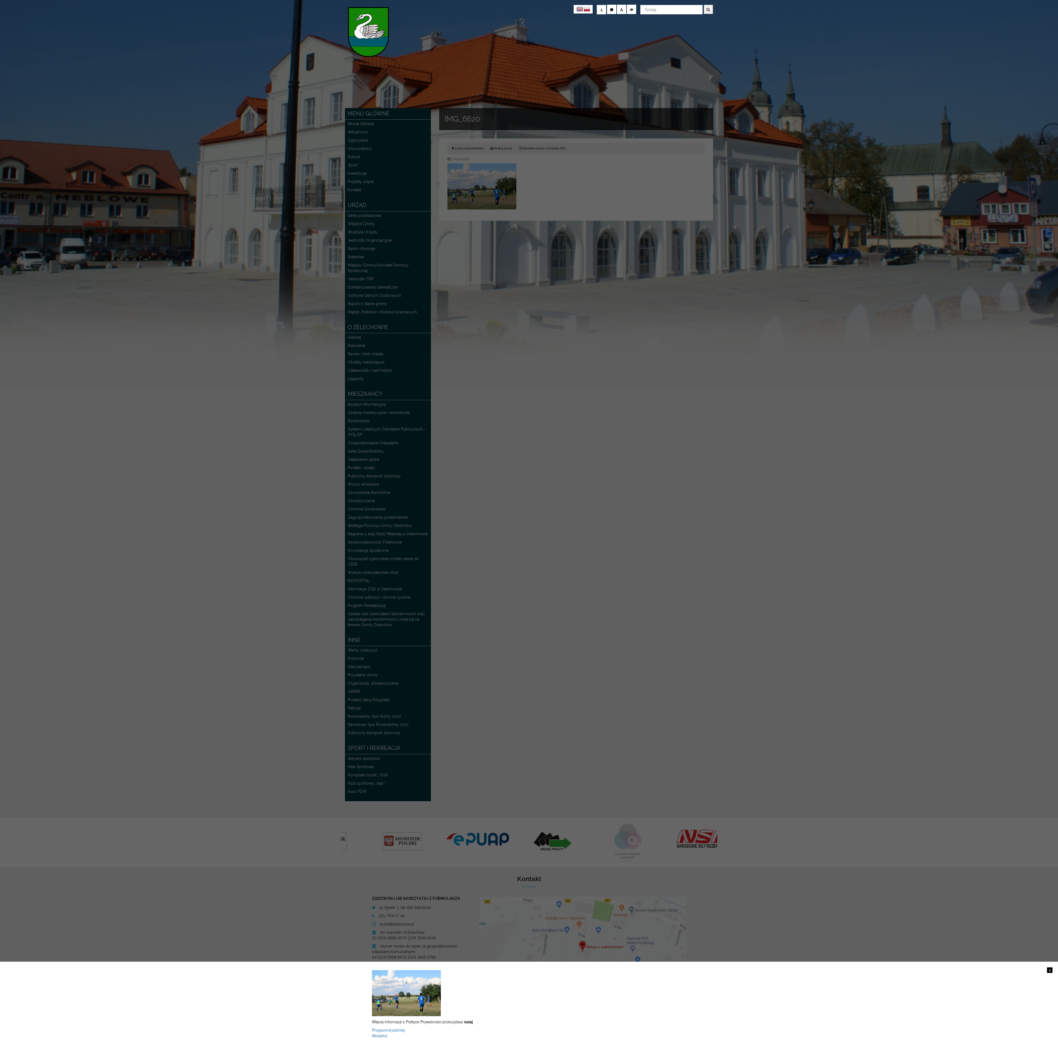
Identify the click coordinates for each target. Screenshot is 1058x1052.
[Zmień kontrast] (631, 9)
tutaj (468, 1021)
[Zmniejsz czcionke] (601, 9)
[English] (579, 9)
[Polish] (587, 9)
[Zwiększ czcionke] (621, 9)
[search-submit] (708, 9)
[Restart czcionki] (611, 9)
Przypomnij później (388, 1030)
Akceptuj (379, 1035)
